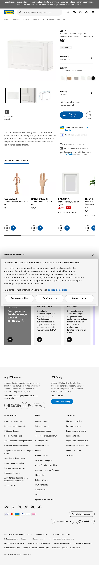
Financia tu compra (74, 450)
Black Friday (40, 489)
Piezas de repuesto (12, 473)
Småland (69, 455)
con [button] (76, 128)
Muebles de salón (39, 20)
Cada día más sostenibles (46, 465)
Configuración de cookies (61, 534)
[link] (62, 78)
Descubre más (57, 395)
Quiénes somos (41, 421)
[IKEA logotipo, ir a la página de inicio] (9, 12)
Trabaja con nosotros (44, 431)
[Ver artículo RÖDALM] (70, 183)
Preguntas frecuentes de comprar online (18, 452)
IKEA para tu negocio (44, 460)
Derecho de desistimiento (15, 458)
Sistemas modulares (57, 20)
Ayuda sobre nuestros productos (18, 440)
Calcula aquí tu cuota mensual (76, 135)
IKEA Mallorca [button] (62, 521)
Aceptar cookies (80, 298)
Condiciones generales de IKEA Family (66, 548)
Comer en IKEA (41, 455)
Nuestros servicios (74, 421)
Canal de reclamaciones (62, 543)
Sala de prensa (41, 480)
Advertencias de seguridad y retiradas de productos (16, 479)
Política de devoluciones (83, 543)
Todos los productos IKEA (46, 436)
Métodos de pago (11, 431)
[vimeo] (26, 507)
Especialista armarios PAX (77, 440)
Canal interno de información (39, 543)
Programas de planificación (77, 445)
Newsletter (40, 475)
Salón (27, 20)
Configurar (48, 298)
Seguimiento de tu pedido (15, 426)
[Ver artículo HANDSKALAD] (43, 183)
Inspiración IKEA (42, 445)
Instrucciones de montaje (15, 468)
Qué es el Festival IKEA (45, 499)
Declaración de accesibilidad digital (36, 548)
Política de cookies (41, 534)
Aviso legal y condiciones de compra (18, 534)
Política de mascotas (12, 548)
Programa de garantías (14, 463)
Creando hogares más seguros (48, 470)
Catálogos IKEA (41, 440)
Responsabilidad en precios (14, 543)
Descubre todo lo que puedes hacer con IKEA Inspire (21, 396)
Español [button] (85, 521)
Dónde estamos (42, 426)
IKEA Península (41, 485)
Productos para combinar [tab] (16, 160)
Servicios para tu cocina (76, 431)
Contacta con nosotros (14, 421)
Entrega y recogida (74, 426)
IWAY (37, 494)
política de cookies (57, 290)
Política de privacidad (38, 539)
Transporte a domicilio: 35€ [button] (74, 144)
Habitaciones (16, 20)
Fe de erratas (10, 485)
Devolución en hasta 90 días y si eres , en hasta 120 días (78, 153)
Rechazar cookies (19, 298)
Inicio (6, 20)
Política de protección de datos (15, 539)
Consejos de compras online (16, 445)
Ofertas (38, 450)
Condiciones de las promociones (62, 539)
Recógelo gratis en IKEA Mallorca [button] (76, 148)
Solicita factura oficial (13, 436)
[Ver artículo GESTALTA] (16, 183)
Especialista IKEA (73, 436)
